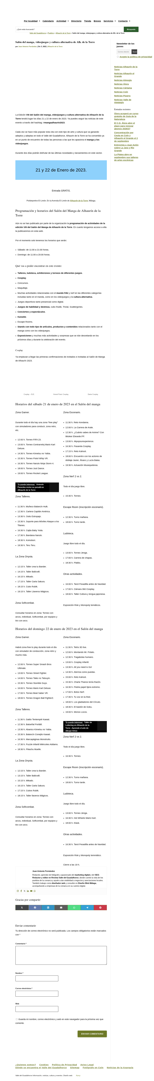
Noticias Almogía (123, 80)
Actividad (61, 21)
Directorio (76, 21)
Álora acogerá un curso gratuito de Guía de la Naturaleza (126, 116)
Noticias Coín (121, 92)
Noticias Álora (121, 84)
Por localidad (31, 21)
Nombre (19, 973)
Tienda (87, 21)
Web (17, 1004)
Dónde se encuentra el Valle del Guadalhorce (41, 1067)
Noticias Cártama (123, 88)
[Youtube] (31, 891)
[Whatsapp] (35, 891)
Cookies (44, 1065)
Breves (97, 21)
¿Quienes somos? (25, 1065)
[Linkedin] (28, 891)
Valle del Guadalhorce (38, 33)
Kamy (78, 1075)
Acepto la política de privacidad (136, 57)
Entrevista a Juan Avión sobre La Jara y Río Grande (126, 148)
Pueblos (51, 33)
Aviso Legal (87, 1065)
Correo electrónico (23, 988)
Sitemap (74, 1067)
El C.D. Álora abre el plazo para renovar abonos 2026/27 (124, 126)
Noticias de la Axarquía (120, 1067)
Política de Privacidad (64, 1065)
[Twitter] (24, 891)
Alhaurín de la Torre (63, 33)
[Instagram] (18, 891)
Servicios (108, 21)
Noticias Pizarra (122, 96)
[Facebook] (21, 891)
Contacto (123, 21)
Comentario (20, 944)
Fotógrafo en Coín (93, 1067)
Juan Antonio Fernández (27, 46)
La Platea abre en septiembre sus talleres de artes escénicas (126, 157)
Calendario (48, 21)
